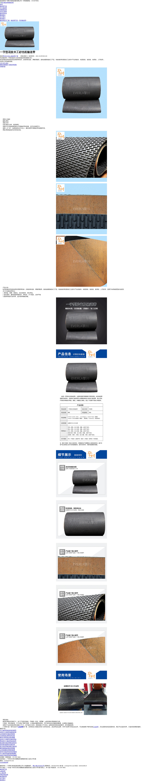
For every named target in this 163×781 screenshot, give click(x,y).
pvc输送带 (3, 773)
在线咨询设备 (12, 64)
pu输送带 (2, 771)
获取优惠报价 (4, 64)
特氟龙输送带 (4, 774)
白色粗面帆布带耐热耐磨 (7, 750)
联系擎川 (2, 18)
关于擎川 (2, 17)
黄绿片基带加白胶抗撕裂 (7, 737)
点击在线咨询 (4, 762)
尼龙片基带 (3, 11)
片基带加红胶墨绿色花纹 (7, 735)
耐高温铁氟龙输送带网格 (7, 748)
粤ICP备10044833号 (39, 765)
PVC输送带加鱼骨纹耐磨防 (8, 753)
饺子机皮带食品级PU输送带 (8, 746)
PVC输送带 (3, 8)
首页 (1, 4)
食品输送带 (3, 776)
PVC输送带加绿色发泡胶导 (8, 730)
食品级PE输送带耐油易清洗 (8, 743)
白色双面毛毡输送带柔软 (7, 734)
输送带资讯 (3, 13)
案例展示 (2, 15)
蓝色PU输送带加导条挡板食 (8, 751)
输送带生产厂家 (5, 20)
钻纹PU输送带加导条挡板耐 (8, 755)
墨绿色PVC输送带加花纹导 (8, 741)
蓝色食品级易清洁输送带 (7, 744)
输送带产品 (3, 6)
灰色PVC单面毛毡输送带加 (8, 739)
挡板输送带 (3, 9)
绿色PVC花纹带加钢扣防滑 (8, 732)
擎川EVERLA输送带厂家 (10, 56)
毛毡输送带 (22, 20)
